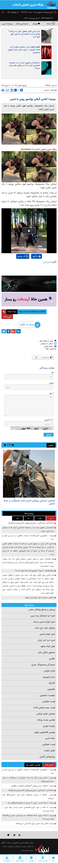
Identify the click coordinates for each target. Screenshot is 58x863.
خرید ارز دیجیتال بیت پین (43, 615)
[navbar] (55, 12)
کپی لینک (7, 316)
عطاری (52, 658)
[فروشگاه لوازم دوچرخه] (29, 284)
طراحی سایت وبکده (46, 720)
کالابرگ (51, 683)
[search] (3, 12)
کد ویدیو (21, 256)
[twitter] (3, 331)
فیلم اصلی (31, 264)
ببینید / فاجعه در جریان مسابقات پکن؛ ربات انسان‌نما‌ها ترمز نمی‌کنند (28, 796)
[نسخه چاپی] (2, 90)
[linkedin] (18, 331)
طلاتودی (51, 689)
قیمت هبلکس (48, 701)
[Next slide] (5, 445)
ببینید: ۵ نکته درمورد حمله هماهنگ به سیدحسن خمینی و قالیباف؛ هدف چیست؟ (28, 817)
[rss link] (20, 835)
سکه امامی (50, 738)
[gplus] (13, 331)
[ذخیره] (12, 90)
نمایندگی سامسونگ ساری (43, 665)
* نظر (51, 393)
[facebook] (8, 331)
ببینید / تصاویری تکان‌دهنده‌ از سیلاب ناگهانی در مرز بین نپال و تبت (28, 537)
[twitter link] (8, 835)
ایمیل (51, 383)
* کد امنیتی (49, 419)
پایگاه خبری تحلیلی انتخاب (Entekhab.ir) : (38, 149)
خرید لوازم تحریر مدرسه (44, 622)
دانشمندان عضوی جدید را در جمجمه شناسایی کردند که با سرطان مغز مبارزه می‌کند (24, 65)
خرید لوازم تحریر (47, 634)
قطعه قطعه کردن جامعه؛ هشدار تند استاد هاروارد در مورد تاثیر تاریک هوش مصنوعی (24, 50)
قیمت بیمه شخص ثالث (44, 707)
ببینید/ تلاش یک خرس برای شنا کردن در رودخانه (35, 823)
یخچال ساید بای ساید (45, 628)
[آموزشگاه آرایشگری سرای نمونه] (29, 300)
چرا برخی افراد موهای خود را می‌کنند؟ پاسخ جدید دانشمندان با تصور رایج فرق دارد (24, 34)
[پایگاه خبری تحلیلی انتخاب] (51, 4)
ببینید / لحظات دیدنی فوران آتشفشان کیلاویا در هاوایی (32, 785)
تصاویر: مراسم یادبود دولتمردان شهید (39, 597)
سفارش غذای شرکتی (46, 714)
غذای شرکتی (49, 671)
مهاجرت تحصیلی (47, 695)
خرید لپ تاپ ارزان (46, 640)
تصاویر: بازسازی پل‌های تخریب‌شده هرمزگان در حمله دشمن (29, 502)
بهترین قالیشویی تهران (44, 732)
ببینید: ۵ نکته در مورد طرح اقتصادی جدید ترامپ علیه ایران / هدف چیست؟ (28, 809)
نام (52, 372)
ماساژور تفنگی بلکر (46, 652)
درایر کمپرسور (49, 677)
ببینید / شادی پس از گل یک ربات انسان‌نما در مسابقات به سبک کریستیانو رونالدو (28, 779)
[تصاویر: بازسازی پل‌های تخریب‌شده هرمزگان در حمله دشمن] (29, 474)
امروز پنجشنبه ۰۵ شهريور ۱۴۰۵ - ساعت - (36, 12)
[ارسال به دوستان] (7, 90)
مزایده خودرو (49, 726)
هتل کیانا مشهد (47, 646)
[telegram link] (14, 835)
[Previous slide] (13, 445)
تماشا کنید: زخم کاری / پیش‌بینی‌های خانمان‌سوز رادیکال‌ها (31, 523)
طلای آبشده (49, 750)
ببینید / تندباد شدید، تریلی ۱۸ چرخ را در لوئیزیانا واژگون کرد (31, 802)
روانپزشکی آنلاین (47, 756)
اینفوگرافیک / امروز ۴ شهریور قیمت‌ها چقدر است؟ (34, 570)
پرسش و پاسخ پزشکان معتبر (42, 609)
